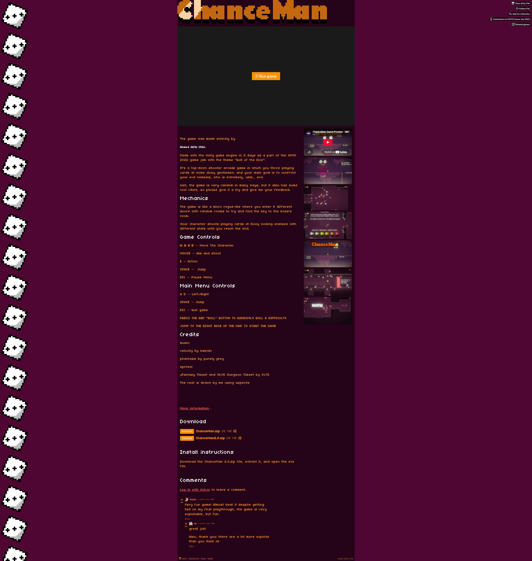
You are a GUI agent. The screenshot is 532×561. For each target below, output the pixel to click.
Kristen (193, 499)
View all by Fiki (194, 558)
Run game (268, 76)
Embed (210, 558)
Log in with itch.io (195, 490)
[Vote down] (181, 502)
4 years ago (203, 499)
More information (194, 408)
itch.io (184, 558)
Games (340, 558)
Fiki (195, 523)
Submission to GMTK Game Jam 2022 (511, 19)
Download (187, 431)
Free (351, 558)
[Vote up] (181, 499)
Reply (187, 519)
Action (346, 558)
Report (203, 558)
